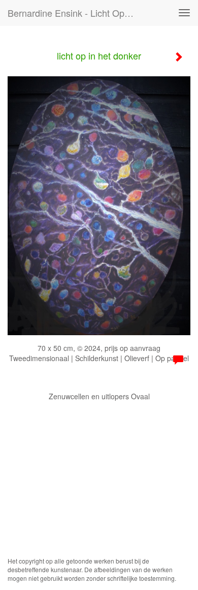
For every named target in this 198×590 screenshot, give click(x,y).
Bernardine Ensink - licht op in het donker (76, 12)
